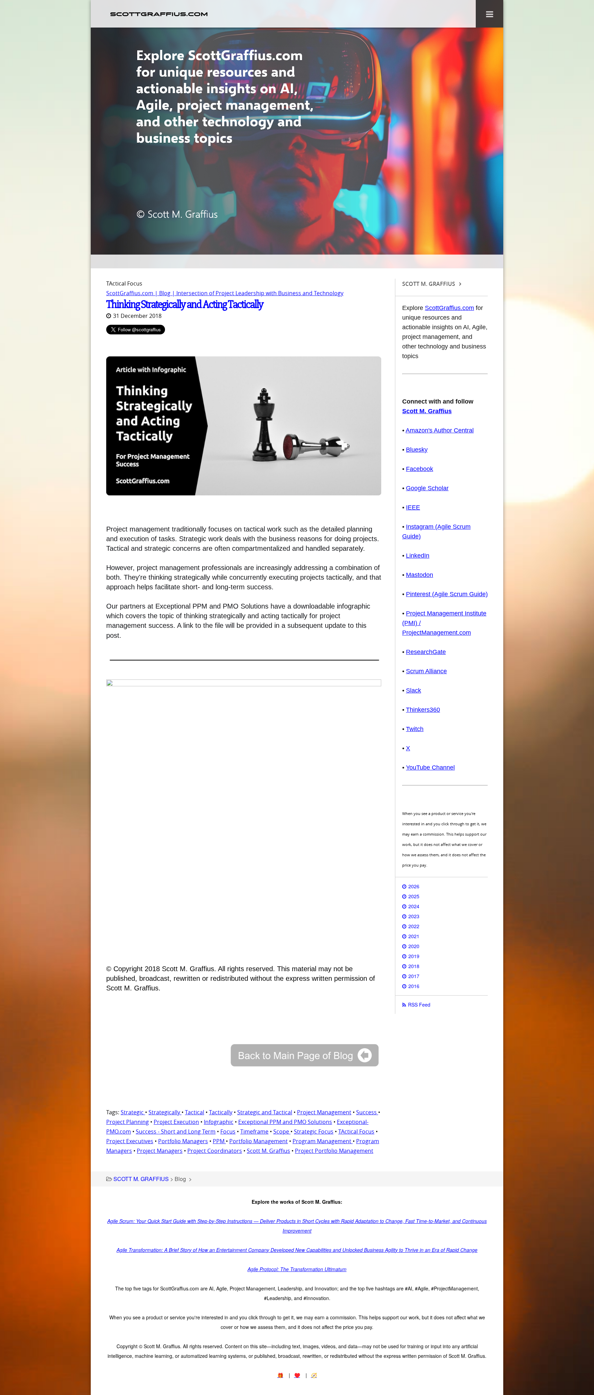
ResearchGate (426, 651)
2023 (413, 916)
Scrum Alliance (426, 671)
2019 (413, 956)
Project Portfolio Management (334, 1151)
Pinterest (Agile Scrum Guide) (447, 594)
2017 (413, 976)
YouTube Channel (430, 767)
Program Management (323, 1141)
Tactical (194, 1112)
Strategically (165, 1112)
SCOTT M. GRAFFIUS (141, 1179)
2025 (413, 896)
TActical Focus (356, 1131)
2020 (413, 946)
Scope (281, 1131)
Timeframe (254, 1131)
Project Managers (160, 1151)
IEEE (413, 507)
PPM (219, 1141)
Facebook (419, 468)
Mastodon (419, 574)
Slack (413, 690)
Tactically (220, 1112)
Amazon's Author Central (440, 430)
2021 (413, 936)
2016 (413, 986)
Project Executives (129, 1141)
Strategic (133, 1112)
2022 (413, 926)
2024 (413, 906)
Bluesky (417, 449)
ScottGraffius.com (449, 307)
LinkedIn (417, 555)
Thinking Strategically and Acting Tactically (184, 304)
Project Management (324, 1112)
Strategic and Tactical (264, 1112)
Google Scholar (427, 488)
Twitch (415, 729)
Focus (227, 1131)
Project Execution (176, 1122)
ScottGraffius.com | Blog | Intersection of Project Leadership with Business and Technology (224, 293)
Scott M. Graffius (268, 1151)
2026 (413, 886)
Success (367, 1112)
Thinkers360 (423, 709)
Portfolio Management (258, 1141)
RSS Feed (419, 1004)
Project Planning (127, 1122)
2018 (413, 966)
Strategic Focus (313, 1131)
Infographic (218, 1122)
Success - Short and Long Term (176, 1131)
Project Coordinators (214, 1151)
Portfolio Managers (183, 1141)
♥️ (297, 1375)
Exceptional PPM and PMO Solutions (285, 1122)
